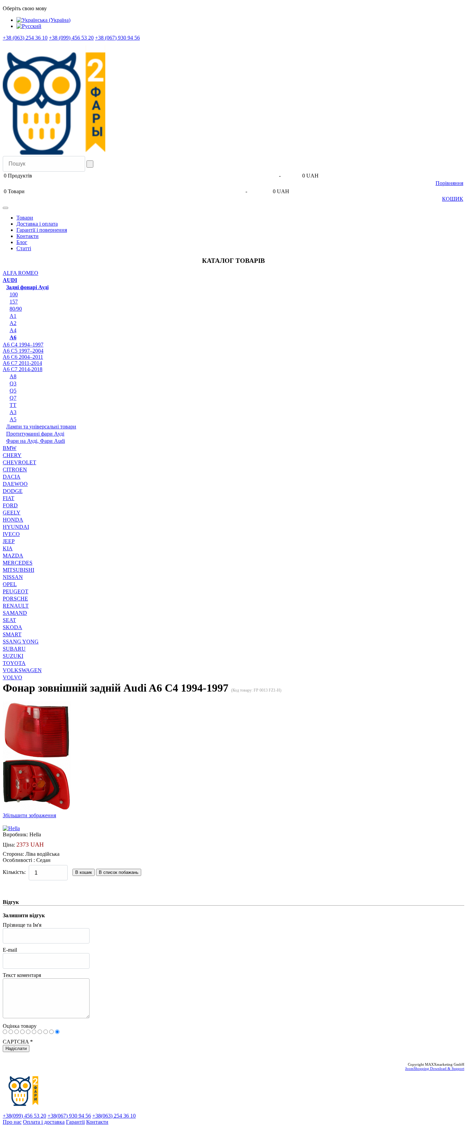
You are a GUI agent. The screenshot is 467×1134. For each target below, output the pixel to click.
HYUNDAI (16, 527)
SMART (12, 634)
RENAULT (16, 606)
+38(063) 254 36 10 (114, 1116)
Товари (24, 218)
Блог (21, 242)
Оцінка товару (20, 1026)
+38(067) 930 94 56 (69, 1116)
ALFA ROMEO (20, 273)
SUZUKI (13, 656)
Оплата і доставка (44, 1122)
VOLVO (12, 677)
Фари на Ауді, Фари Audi (35, 441)
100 (14, 294)
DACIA (12, 477)
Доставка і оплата (37, 224)
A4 (13, 330)
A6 (13, 337)
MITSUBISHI (18, 570)
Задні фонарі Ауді (27, 287)
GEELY (12, 512)
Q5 (13, 391)
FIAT (8, 498)
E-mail (10, 950)
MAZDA (13, 555)
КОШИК (452, 199)
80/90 (16, 309)
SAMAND (15, 613)
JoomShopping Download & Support (434, 1068)
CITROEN (15, 469)
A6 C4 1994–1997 (23, 345)
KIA (8, 548)
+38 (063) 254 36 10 (25, 38)
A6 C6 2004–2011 (23, 357)
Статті (23, 248)
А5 (13, 419)
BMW (9, 448)
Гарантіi (75, 1122)
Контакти (27, 236)
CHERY (12, 455)
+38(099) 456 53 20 (24, 1116)
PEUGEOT (15, 591)
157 (14, 301)
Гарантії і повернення (41, 230)
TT (13, 405)
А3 (13, 412)
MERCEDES (17, 563)
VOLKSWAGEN (22, 670)
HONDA (13, 520)
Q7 (13, 398)
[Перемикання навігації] (5, 208)
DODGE (13, 491)
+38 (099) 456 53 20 (71, 38)
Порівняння (449, 183)
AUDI (10, 280)
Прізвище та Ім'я (22, 925)
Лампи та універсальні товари (41, 426)
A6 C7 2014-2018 (22, 369)
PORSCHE (15, 598)
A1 (13, 316)
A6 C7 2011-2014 (22, 363)
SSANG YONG (21, 641)
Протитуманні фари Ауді (35, 434)
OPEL (10, 584)
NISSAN (13, 577)
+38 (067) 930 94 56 (117, 38)
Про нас (12, 1122)
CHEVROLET (19, 462)
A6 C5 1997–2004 (23, 351)
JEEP (9, 541)
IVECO (11, 534)
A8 (13, 376)
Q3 (13, 383)
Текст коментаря (22, 975)
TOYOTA (14, 663)
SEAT (9, 620)
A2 (13, 323)
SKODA (12, 627)
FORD (10, 505)
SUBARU (14, 649)
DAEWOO (15, 484)
